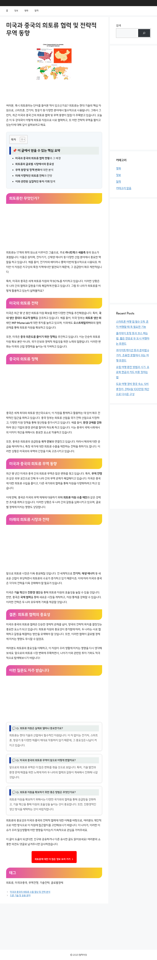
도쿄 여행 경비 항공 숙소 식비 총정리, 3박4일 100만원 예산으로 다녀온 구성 (132, 389)
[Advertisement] (54, 227)
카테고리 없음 (123, 188)
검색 (118, 25)
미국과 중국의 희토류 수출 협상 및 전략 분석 (30, 891)
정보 (16, 10)
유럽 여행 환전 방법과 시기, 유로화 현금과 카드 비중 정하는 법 (132, 372)
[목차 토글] (20, 139)
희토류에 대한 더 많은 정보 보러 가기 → (54, 859)
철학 (36, 10)
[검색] (144, 33)
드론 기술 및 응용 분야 (20, 895)
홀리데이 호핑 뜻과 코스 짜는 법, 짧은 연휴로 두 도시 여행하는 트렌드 (132, 338)
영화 (26, 10)
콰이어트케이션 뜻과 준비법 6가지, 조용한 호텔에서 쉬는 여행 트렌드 (132, 355)
